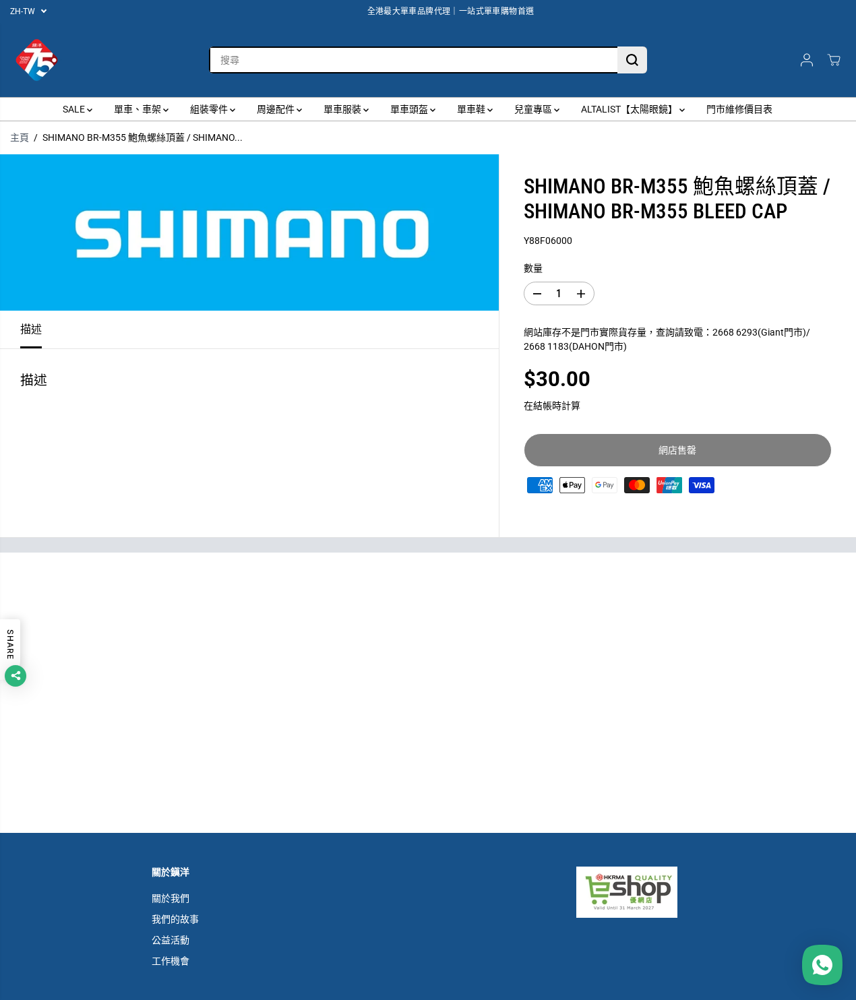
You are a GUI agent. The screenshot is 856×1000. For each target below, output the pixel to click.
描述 (31, 329)
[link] (640, 892)
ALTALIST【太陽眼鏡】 (630, 109)
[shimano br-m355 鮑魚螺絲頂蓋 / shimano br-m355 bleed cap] (249, 232)
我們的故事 (175, 919)
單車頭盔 (410, 109)
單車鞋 (472, 109)
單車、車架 (138, 109)
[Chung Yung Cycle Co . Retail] (37, 60)
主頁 (19, 137)
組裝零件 (210, 109)
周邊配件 (277, 109)
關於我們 (170, 898)
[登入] (807, 60)
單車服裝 (343, 109)
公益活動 (170, 940)
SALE (75, 109)
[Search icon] (632, 59)
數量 (533, 268)
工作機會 (170, 961)
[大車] (834, 60)
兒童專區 (534, 109)
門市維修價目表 (739, 109)
